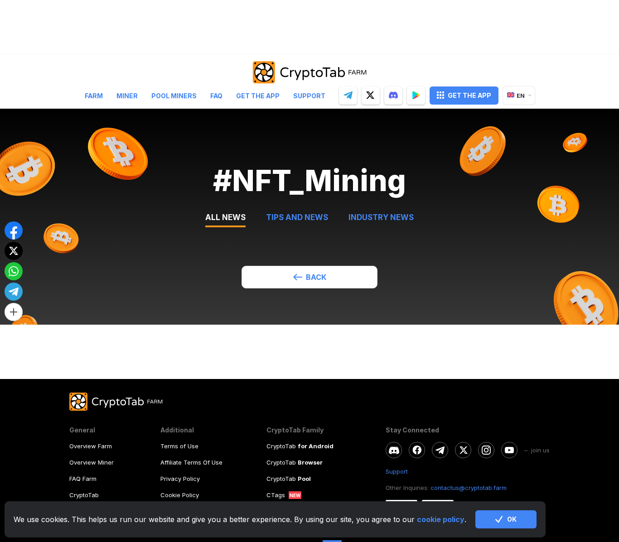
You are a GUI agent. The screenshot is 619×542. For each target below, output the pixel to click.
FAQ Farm (83, 478)
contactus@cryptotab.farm (468, 487)
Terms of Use (179, 446)
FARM (94, 95)
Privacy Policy (180, 478)
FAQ (216, 95)
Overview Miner (91, 462)
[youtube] (509, 450)
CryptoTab (84, 495)
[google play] (416, 95)
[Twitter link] (463, 450)
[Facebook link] (417, 450)
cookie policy (440, 519)
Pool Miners (174, 95)
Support (309, 95)
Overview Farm (90, 446)
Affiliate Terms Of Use (191, 462)
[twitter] (371, 95)
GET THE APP (469, 95)
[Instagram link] (486, 450)
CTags (275, 495)
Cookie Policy (179, 495)
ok (512, 519)
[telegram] (348, 95)
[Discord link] (394, 450)
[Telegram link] (440, 450)
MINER (127, 95)
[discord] (393, 95)
